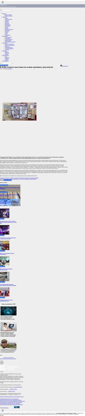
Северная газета (3, 4)
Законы (6, 54)
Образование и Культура (10, 41)
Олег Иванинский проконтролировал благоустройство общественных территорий (8, 285)
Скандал (7, 59)
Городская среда (8, 37)
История (7, 21)
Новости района (8, 14)
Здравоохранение (8, 39)
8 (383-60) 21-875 (11, 391)
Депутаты (7, 53)
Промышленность (9, 47)
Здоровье (7, 20)
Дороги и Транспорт (9, 44)
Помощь (7, 28)
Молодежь (7, 23)
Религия (6, 31)
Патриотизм (7, 26)
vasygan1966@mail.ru (17, 387)
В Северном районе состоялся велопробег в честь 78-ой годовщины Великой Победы (18, 179)
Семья (6, 32)
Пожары (7, 58)
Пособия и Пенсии (9, 29)
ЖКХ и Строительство (10, 45)
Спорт (6, 33)
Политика (4, 50)
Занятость (7, 46)
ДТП (6, 56)
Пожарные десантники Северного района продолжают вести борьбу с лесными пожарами (19, 177)
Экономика (4, 42)
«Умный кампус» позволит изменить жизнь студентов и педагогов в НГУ (8, 238)
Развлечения (7, 35)
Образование (8, 24)
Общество (4, 17)
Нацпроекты (5, 36)
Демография (7, 38)
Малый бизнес (8, 40)
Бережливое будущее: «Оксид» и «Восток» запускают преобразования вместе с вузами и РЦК (8, 222)
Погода (6, 27)
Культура (7, 22)
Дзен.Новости (5, 60)
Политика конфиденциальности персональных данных (11, 396)
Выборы (7, 51)
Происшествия (5, 55)
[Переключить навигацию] (0, 9)
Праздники (7, 30)
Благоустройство (8, 19)
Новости (4, 13)
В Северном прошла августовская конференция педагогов (6, 300)
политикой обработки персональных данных (66, 413)
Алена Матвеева (8, 68)
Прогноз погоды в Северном (8, 357)
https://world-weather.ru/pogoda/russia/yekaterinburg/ (9, 358)
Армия (6, 18)
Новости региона (8, 15)
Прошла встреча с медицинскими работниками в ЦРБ (6, 269)
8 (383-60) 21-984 (13, 389)
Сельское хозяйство (9, 48)
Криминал (7, 57)
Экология (7, 49)
